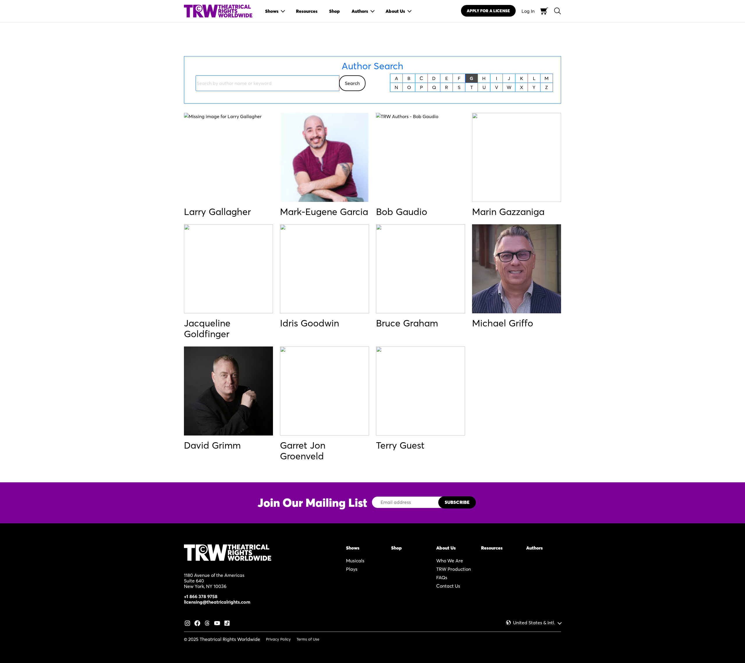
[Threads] (207, 622)
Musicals (355, 561)
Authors (534, 548)
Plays (351, 569)
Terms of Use (308, 639)
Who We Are (449, 561)
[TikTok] (227, 622)
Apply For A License (488, 10)
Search (352, 83)
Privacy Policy (278, 639)
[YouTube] (217, 622)
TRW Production (453, 569)
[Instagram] (187, 622)
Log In (528, 11)
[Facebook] (197, 622)
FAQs (441, 577)
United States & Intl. (534, 622)
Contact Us (448, 586)
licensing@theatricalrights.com (217, 602)
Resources (492, 548)
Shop (396, 548)
